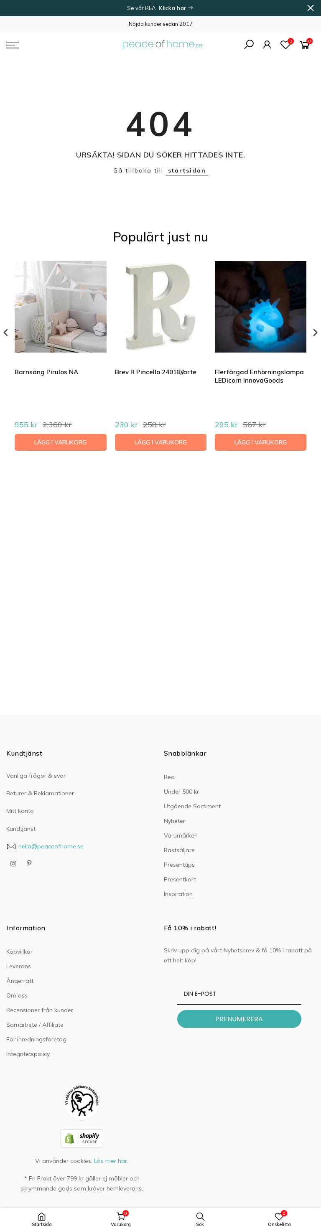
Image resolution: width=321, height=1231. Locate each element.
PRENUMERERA (239, 1019)
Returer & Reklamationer (40, 793)
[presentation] (6, 332)
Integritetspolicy (28, 1054)
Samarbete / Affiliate (35, 1024)
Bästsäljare (179, 850)
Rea (169, 777)
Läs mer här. (111, 1161)
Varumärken (181, 835)
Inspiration (178, 894)
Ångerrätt (19, 981)
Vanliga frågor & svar (36, 775)
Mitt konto (20, 811)
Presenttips (179, 864)
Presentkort (180, 879)
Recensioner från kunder (39, 1010)
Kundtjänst (21, 829)
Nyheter (174, 821)
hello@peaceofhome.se (51, 846)
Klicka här (173, 8)
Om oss (17, 995)
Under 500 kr (181, 791)
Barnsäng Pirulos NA (46, 372)
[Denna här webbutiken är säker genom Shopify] (82, 1137)
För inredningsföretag (36, 1039)
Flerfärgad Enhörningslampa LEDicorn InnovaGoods (259, 376)
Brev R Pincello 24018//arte (155, 372)
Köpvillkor (19, 951)
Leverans (18, 966)
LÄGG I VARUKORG (60, 442)
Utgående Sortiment (192, 806)
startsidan (187, 170)
